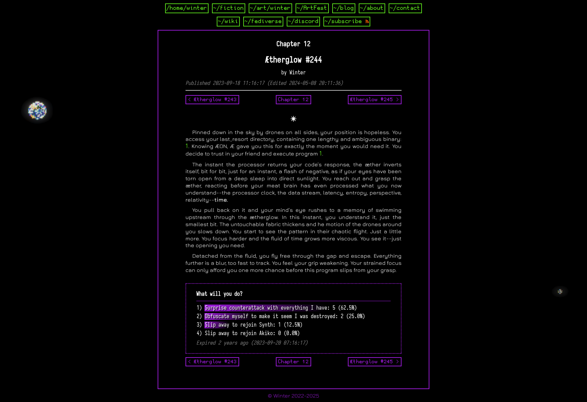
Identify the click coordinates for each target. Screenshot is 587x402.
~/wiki (228, 21)
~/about (372, 8)
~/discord (303, 21)
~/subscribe (345, 21)
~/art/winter (270, 8)
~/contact (405, 8)
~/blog (344, 8)
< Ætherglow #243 (212, 99)
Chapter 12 (293, 99)
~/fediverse (263, 21)
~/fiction (228, 8)
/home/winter (186, 8)
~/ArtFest (312, 8)
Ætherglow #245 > (374, 99)
